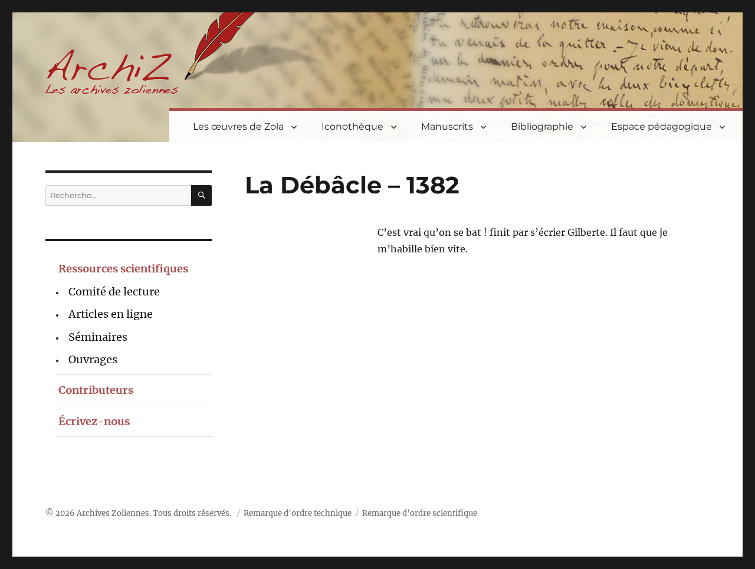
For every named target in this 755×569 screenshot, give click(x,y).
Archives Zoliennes (113, 513)
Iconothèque (352, 126)
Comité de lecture (114, 291)
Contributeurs (95, 390)
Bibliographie (542, 126)
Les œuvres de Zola (238, 126)
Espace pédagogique (661, 126)
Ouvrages (92, 359)
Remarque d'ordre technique (298, 513)
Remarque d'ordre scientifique (419, 513)
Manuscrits (447, 126)
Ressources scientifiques (123, 268)
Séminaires (97, 337)
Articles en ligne (110, 314)
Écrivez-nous (94, 421)
